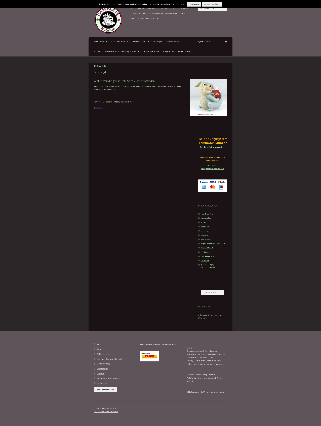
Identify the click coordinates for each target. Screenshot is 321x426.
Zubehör (204, 222)
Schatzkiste (205, 226)
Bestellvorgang (103, 363)
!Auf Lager (157, 41)
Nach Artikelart (139, 41)
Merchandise (206, 218)
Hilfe (158, 18)
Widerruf (100, 373)
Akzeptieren (194, 4)
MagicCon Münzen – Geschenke (142, 18)
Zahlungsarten (103, 354)
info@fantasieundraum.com (212, 169)
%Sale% (97, 51)
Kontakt (100, 344)
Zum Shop (98, 107)
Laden (189, 348)
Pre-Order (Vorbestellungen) (109, 359)
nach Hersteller (118, 41)
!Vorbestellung (172, 41)
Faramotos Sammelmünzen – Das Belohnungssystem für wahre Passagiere (158, 13)
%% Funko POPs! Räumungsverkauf (120, 51)
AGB (99, 349)
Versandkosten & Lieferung (108, 378)
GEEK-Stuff (205, 260)
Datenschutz (102, 368)
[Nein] (318, 4)
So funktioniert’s (212, 147)
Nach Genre (99, 41)
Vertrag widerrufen (105, 389)
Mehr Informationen (211, 4)
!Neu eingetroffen (151, 51)
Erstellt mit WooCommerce (106, 411)
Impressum (102, 383)
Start (99, 66)
